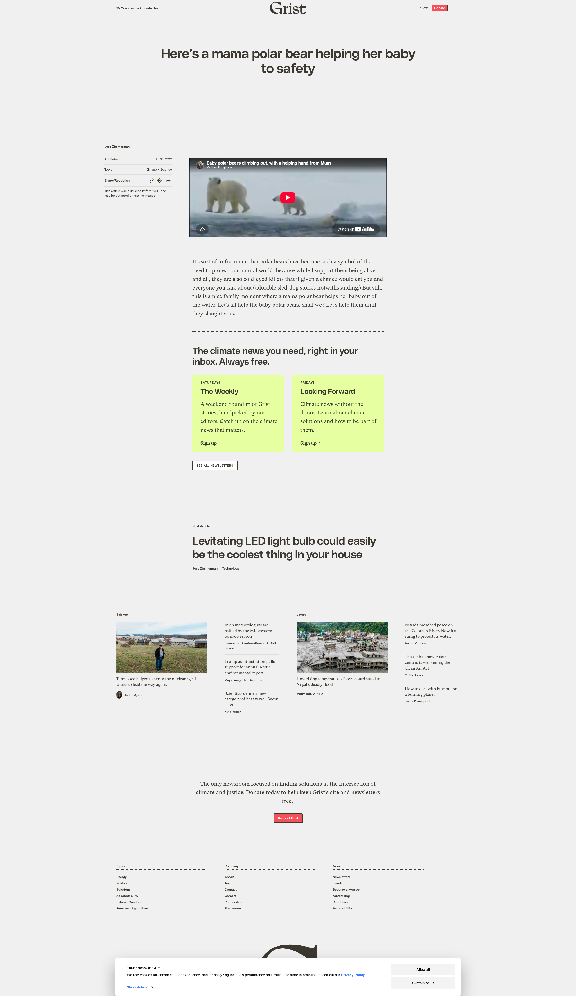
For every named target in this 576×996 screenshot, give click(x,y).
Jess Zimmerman (117, 146)
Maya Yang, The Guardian (243, 680)
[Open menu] (456, 7)
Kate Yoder (233, 711)
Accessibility (342, 908)
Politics (122, 883)
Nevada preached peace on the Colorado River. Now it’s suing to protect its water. (430, 631)
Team (228, 883)
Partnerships (234, 902)
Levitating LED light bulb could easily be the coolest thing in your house (284, 547)
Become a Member (347, 889)
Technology (230, 568)
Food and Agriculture (132, 908)
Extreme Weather (129, 902)
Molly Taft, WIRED (310, 693)
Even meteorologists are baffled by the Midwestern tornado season (248, 631)
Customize (420, 983)
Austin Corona (415, 643)
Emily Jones (414, 675)
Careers (230, 896)
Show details (137, 987)
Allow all (423, 969)
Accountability (127, 896)
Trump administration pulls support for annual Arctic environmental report (250, 667)
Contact (231, 889)
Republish (340, 902)
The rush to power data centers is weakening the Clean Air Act (427, 662)
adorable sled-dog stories (285, 288)
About (229, 877)
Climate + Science (159, 169)
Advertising (341, 896)
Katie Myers (133, 695)
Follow (423, 8)
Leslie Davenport (417, 701)
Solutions (123, 889)
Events (338, 883)
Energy (121, 877)
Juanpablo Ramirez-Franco (245, 643)
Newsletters (341, 877)
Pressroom (233, 908)
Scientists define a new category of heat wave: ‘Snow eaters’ (251, 699)
